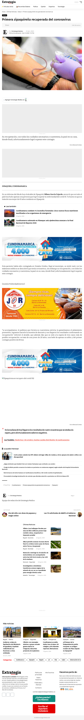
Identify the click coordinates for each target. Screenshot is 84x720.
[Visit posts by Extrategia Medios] (5, 32)
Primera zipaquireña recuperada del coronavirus (36, 485)
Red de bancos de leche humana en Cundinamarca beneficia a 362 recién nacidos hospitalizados (33, 473)
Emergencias (52, 639)
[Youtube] (12, 694)
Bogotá (25, 538)
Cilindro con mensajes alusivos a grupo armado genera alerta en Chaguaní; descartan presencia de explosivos (31, 646)
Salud (19, 12)
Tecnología (32, 575)
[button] (80, 2)
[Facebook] (76, 495)
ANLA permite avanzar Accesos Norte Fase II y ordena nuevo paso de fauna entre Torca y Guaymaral (36, 544)
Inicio (3, 12)
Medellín (25, 575)
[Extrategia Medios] (9, 2)
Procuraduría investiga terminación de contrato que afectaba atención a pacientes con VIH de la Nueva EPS (36, 476)
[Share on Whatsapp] (14, 25)
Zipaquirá (55, 485)
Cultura (72, 639)
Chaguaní (26, 639)
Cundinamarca (16, 485)
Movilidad (30, 549)
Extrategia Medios (17, 31)
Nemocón (25, 562)
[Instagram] (81, 495)
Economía (30, 538)
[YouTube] (78, 495)
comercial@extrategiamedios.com (45, 692)
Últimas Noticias (12, 12)
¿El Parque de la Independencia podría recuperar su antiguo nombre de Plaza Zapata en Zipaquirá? (71, 646)
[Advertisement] (42, 118)
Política (11, 639)
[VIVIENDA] (42, 248)
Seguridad (32, 562)
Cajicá (63, 660)
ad (49, 660)
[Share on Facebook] (11, 25)
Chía (55, 660)
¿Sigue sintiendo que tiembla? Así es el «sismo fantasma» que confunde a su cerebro (29, 464)
